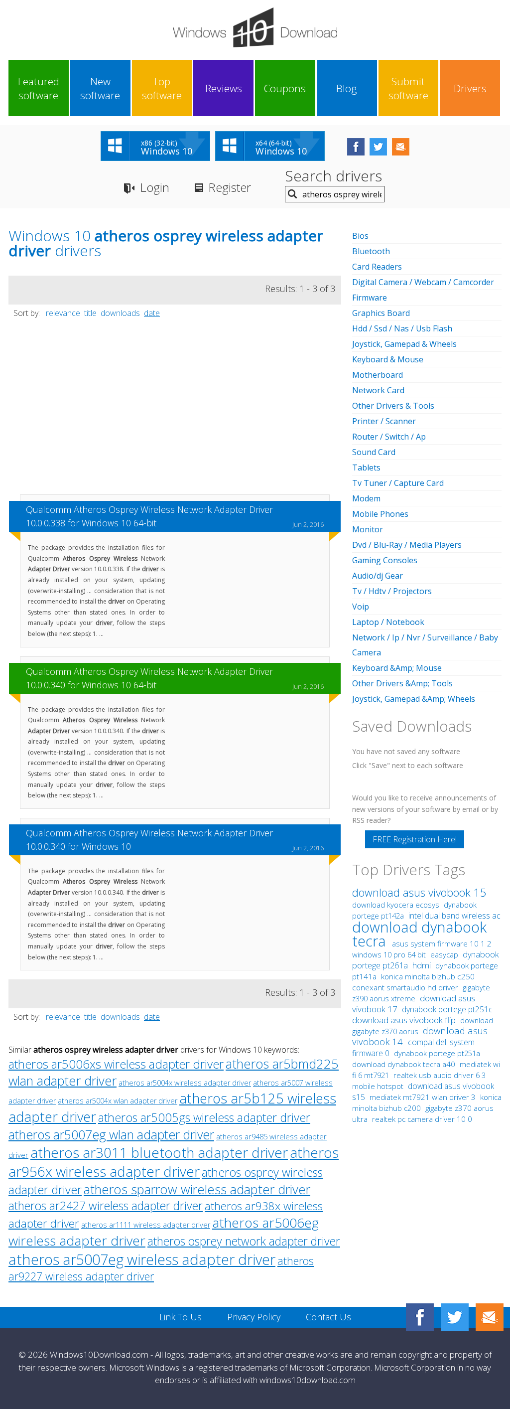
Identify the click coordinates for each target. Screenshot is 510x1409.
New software (100, 88)
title (90, 313)
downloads (120, 313)
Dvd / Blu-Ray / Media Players (407, 544)
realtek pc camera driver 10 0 (422, 1119)
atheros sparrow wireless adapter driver (197, 1189)
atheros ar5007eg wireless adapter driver (141, 1259)
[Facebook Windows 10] (419, 1317)
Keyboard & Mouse (387, 359)
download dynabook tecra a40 (404, 1064)
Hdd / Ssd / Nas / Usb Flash (402, 328)
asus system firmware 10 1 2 (442, 943)
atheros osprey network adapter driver (243, 1241)
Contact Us (328, 1317)
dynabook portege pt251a (437, 1053)
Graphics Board (381, 313)
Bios (360, 235)
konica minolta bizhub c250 (428, 976)
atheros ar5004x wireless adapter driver (185, 1083)
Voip (360, 606)
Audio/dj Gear (377, 575)
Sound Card (373, 452)
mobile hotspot (377, 1086)
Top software (162, 88)
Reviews (223, 88)
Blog (346, 88)
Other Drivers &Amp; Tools (402, 683)
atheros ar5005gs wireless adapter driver (204, 1117)
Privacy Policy (253, 1317)
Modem (366, 498)
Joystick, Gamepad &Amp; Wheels (413, 698)
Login (154, 187)
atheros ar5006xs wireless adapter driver (116, 1064)
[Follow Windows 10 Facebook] (356, 147)
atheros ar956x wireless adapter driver (173, 1162)
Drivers (470, 88)
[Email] (489, 1317)
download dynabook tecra (419, 933)
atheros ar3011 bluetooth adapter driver (159, 1152)
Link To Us (180, 1317)
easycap (444, 954)
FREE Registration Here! (415, 839)
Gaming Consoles (384, 560)
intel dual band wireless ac (454, 915)
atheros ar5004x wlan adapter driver (117, 1100)
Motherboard (377, 374)
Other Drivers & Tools (393, 405)
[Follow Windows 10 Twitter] (378, 147)
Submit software (408, 88)
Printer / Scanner (384, 421)
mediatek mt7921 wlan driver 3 (424, 1097)
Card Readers (377, 266)
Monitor (367, 529)
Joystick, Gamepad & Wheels (404, 343)
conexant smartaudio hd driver (405, 987)
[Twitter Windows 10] (454, 1317)
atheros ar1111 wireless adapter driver (145, 1225)
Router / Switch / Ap (389, 436)
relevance (63, 313)
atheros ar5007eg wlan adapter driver (111, 1134)
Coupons (285, 88)
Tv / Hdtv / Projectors (392, 591)
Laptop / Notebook (388, 622)
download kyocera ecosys (396, 905)
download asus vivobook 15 (419, 892)
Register (229, 187)
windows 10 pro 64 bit (389, 954)
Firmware (369, 297)
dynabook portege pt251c (447, 1009)
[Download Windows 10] (255, 27)
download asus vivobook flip (405, 1020)
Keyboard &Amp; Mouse (397, 667)
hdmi (421, 965)
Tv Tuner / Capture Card (398, 482)
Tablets (366, 467)
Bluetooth (371, 251)
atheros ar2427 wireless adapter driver (105, 1206)
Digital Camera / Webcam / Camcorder (423, 282)
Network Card (378, 390)
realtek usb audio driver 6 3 (439, 1075)
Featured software (38, 88)
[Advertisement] (174, 411)
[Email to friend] (400, 147)
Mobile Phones (380, 513)
